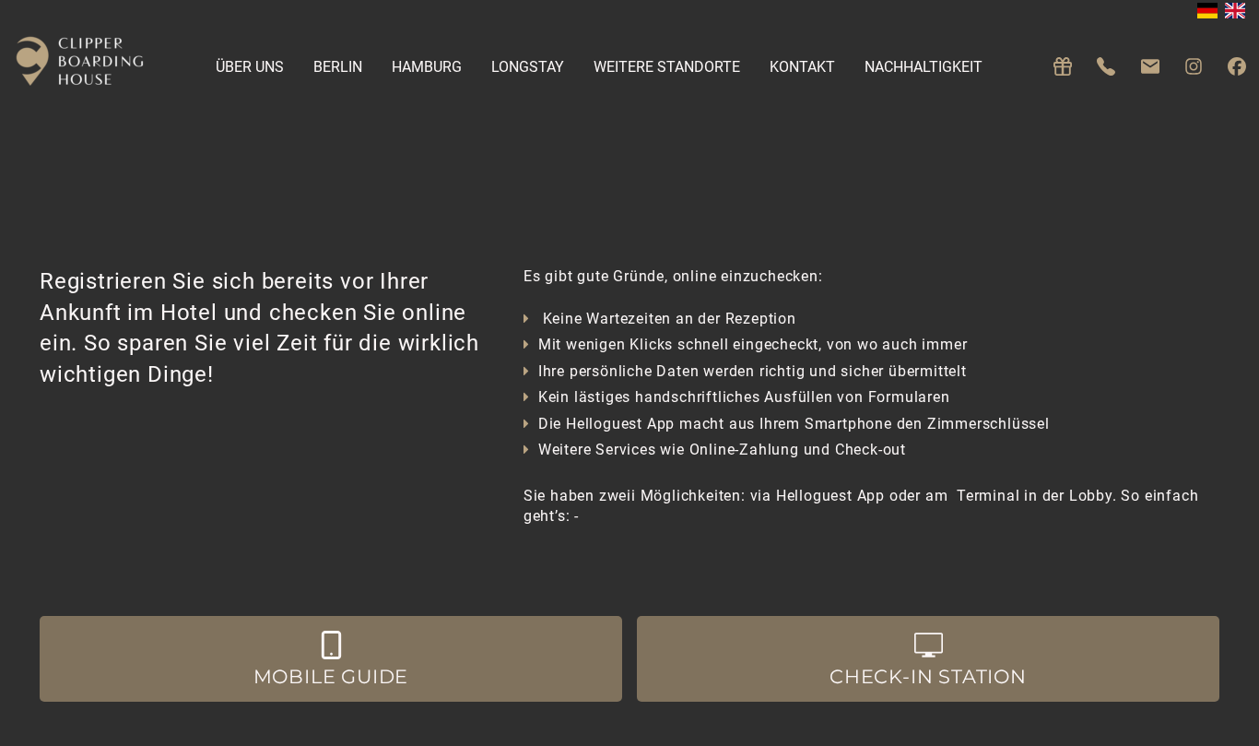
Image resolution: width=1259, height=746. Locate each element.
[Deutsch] (1207, 10)
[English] (1235, 10)
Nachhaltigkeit (923, 67)
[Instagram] (1193, 67)
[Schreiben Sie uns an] (1150, 67)
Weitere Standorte (667, 67)
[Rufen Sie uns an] (1106, 67)
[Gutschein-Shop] (1062, 67)
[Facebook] (1237, 67)
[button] (331, 659)
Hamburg (427, 67)
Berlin (337, 67)
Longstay (527, 67)
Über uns (250, 67)
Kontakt (802, 67)
